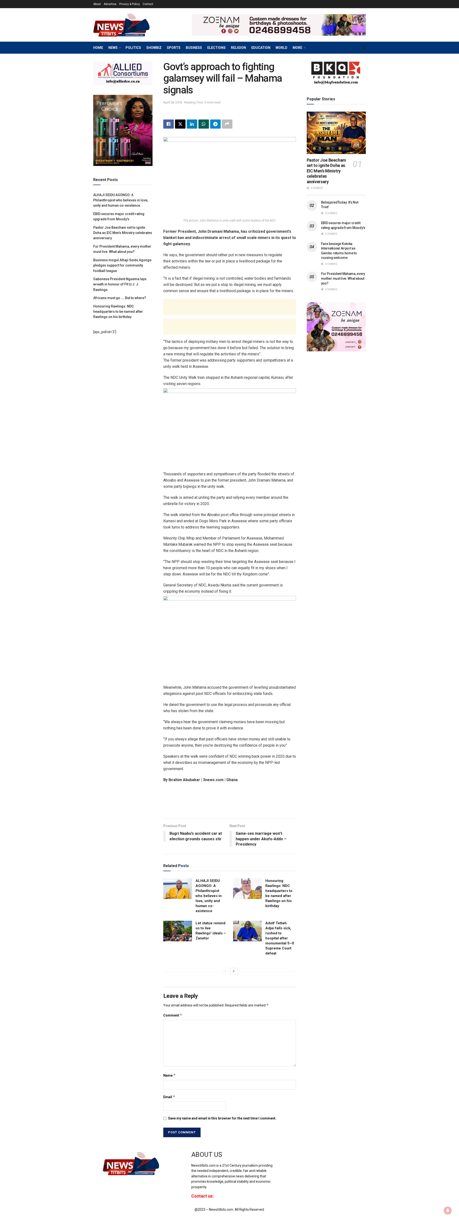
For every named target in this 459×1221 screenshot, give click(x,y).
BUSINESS (194, 48)
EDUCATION (260, 48)
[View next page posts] (233, 971)
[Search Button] (364, 48)
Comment (172, 1015)
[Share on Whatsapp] (203, 124)
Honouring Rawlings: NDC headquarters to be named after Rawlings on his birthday (118, 311)
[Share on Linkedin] (192, 124)
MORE (297, 48)
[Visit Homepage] (129, 25)
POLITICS (133, 48)
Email (169, 1097)
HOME (98, 48)
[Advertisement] (229, 307)
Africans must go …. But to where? (119, 298)
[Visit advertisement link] (279, 25)
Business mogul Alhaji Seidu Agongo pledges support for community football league (122, 265)
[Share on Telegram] (215, 124)
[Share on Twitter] (180, 124)
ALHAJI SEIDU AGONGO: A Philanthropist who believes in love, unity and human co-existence (209, 896)
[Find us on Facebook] (283, 1159)
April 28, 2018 (172, 102)
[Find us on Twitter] (291, 1159)
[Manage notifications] (448, 1210)
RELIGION (238, 48)
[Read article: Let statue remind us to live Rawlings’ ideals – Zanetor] (177, 931)
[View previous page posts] (225, 971)
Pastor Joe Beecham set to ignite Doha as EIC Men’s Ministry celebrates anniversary (122, 233)
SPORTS (173, 48)
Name (169, 1075)
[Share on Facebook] (168, 124)
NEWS (113, 48)
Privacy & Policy (129, 4)
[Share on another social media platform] (227, 124)
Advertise (110, 4)
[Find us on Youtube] (299, 1159)
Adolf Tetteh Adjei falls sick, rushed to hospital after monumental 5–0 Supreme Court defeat (279, 938)
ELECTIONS (216, 48)
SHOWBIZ (154, 48)
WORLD (281, 48)
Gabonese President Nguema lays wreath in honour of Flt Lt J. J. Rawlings (120, 284)
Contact (148, 4)
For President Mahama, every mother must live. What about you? (343, 278)
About (97, 4)
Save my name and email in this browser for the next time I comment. (222, 1118)
